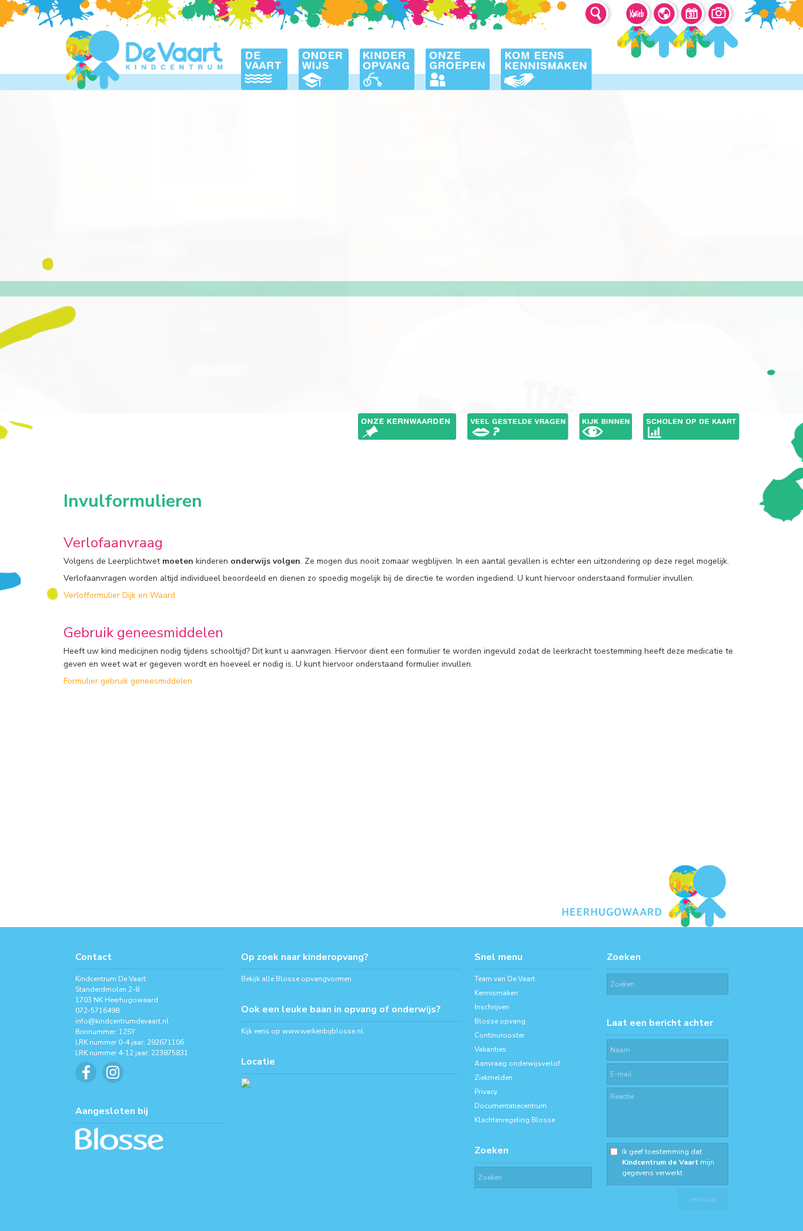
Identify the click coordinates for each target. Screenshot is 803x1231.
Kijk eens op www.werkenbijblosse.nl (302, 1031)
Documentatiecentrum (510, 1105)
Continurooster (499, 1035)
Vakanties (490, 1049)
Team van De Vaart (504, 979)
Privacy (485, 1091)
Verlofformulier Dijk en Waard (119, 595)
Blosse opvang (500, 1021)
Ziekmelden (493, 1077)
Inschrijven (491, 1007)
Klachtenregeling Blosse (514, 1120)
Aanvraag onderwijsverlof (517, 1063)
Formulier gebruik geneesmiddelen (127, 681)
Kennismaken (496, 993)
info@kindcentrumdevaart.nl (122, 1021)
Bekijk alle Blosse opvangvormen (296, 979)
